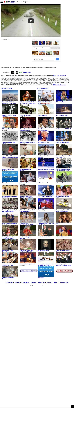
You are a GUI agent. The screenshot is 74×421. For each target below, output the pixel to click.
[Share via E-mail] (13, 72)
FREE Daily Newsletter (59, 75)
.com (9, 1)
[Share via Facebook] (17, 72)
